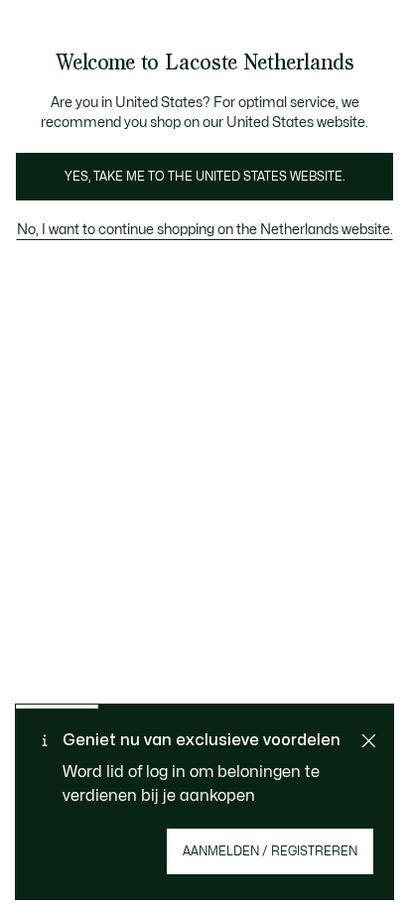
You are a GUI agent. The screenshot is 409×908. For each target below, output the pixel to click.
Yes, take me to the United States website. (204, 177)
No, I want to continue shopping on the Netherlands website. (204, 229)
